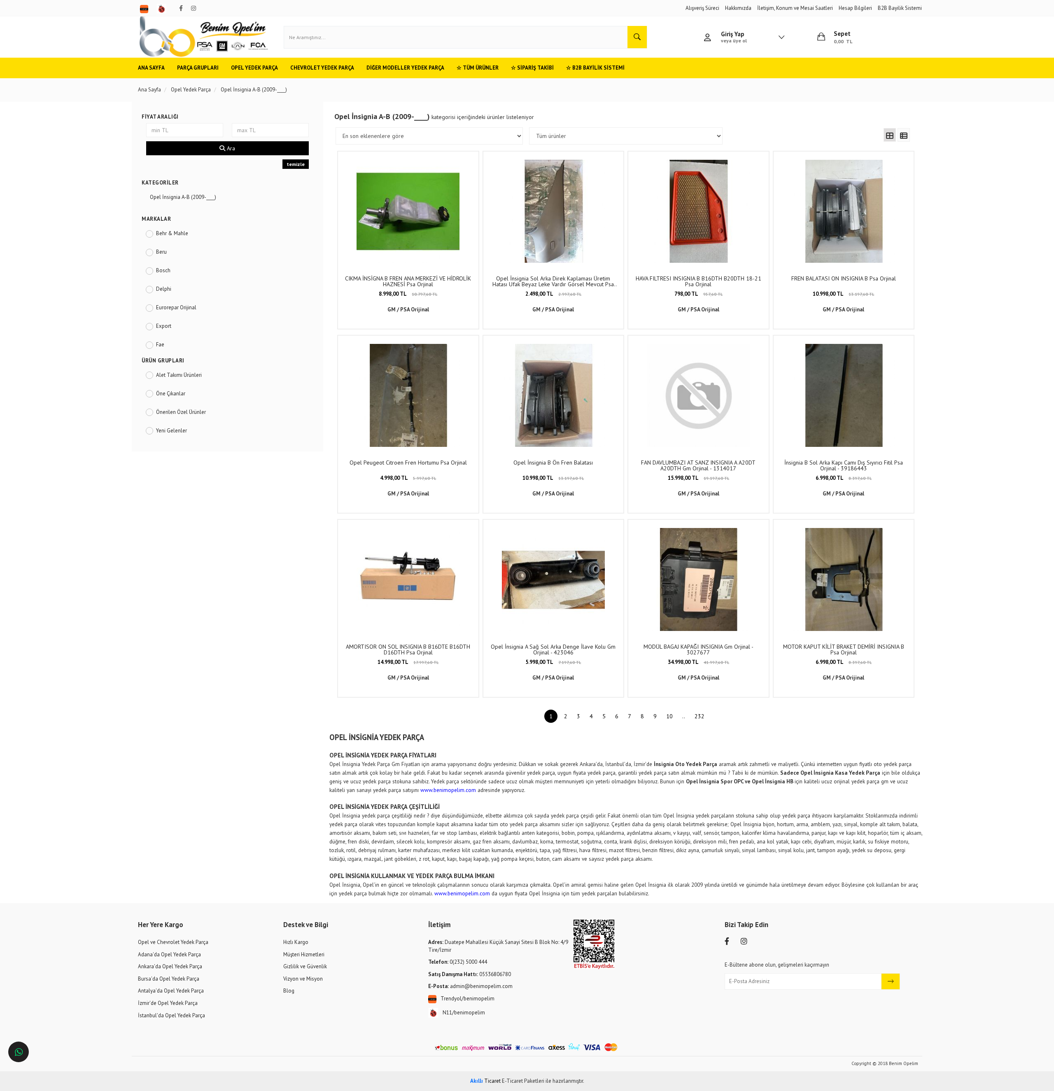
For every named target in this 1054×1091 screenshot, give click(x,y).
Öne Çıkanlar (170, 393)
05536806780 (469, 974)
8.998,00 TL (408, 293)
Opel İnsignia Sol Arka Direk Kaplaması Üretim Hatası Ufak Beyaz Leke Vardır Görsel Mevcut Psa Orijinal (553, 281)
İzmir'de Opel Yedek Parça (168, 1003)
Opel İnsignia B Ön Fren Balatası (553, 462)
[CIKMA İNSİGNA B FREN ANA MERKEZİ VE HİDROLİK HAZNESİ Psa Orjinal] (408, 211)
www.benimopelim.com (448, 790)
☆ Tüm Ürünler (478, 67)
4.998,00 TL (408, 477)
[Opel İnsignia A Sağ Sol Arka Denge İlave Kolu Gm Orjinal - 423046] (553, 579)
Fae (160, 344)
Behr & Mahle (172, 233)
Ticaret (485, 1080)
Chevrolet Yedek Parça (322, 67)
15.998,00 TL (698, 477)
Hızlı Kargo (295, 942)
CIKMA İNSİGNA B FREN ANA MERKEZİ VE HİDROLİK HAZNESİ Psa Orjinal (408, 281)
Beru (161, 251)
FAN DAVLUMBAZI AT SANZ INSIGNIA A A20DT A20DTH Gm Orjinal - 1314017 (698, 465)
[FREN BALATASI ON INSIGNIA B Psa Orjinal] (843, 211)
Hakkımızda (738, 8)
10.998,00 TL (843, 293)
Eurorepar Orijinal (176, 307)
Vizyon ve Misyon (303, 978)
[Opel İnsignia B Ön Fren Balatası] (553, 395)
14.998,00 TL (408, 662)
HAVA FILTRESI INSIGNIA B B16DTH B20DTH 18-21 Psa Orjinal (698, 281)
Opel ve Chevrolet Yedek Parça (173, 942)
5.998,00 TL (553, 662)
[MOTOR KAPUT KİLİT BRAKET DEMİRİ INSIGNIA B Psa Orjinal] (843, 579)
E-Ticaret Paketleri (523, 1080)
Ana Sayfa (151, 67)
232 (699, 716)
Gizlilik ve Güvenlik (305, 966)
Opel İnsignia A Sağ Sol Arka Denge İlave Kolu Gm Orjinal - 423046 (553, 649)
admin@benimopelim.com (470, 986)
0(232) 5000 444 (457, 961)
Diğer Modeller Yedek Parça (405, 67)
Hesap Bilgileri (855, 8)
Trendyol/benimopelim (467, 998)
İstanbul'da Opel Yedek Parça (171, 1015)
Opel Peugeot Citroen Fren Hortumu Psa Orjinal (408, 462)
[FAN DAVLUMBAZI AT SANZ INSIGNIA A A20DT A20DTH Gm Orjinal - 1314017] (698, 395)
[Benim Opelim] (204, 37)
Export (163, 325)
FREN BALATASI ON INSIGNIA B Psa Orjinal (843, 278)
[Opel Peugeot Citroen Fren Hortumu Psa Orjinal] (408, 395)
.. (683, 716)
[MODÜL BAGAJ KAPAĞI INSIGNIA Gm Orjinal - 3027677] (698, 579)
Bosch (163, 270)
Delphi (163, 288)
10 (669, 716)
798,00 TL (698, 293)
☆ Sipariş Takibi (532, 67)
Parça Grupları (198, 67)
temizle (296, 164)
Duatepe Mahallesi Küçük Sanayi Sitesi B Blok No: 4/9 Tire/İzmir (498, 946)
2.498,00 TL (553, 293)
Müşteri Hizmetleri (303, 954)
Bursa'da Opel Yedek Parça (168, 978)
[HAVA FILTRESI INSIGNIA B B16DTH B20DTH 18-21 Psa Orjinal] (698, 211)
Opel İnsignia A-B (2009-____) (183, 197)
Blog (288, 990)
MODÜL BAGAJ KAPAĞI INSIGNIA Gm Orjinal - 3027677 (698, 649)
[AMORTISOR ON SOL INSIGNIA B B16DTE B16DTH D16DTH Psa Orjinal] (408, 579)
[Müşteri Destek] (18, 1052)
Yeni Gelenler (171, 430)
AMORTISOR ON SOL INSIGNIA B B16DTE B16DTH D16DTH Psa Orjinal (408, 649)
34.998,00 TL (698, 662)
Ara (230, 148)
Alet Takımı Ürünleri (179, 374)
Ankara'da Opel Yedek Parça (170, 966)
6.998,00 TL (844, 477)
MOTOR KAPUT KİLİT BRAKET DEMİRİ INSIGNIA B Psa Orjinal (843, 649)
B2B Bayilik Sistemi (900, 8)
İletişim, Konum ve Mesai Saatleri (795, 8)
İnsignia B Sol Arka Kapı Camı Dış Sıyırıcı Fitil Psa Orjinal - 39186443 (843, 465)
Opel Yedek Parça (254, 67)
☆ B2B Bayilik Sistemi (595, 67)
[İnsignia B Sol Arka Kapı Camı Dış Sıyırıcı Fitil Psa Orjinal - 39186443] (843, 395)
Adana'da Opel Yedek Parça (169, 954)
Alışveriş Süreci (702, 8)
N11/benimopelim (464, 1012)
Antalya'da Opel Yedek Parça (171, 990)
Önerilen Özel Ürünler (181, 412)
